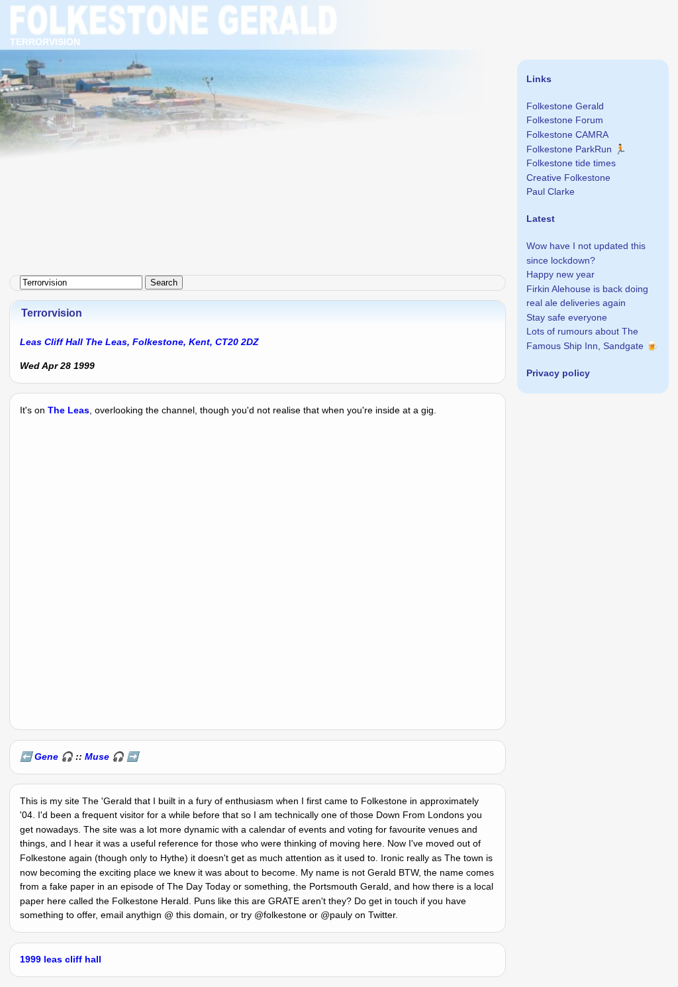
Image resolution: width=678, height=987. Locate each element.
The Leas (68, 410)
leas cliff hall (72, 959)
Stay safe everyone (566, 317)
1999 (30, 959)
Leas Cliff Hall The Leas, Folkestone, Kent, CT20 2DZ (139, 342)
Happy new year (560, 274)
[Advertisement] (339, 92)
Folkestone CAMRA (567, 134)
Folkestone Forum (564, 120)
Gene (46, 756)
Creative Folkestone (568, 177)
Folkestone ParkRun (569, 149)
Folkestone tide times (571, 163)
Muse (97, 756)
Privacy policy (558, 373)
